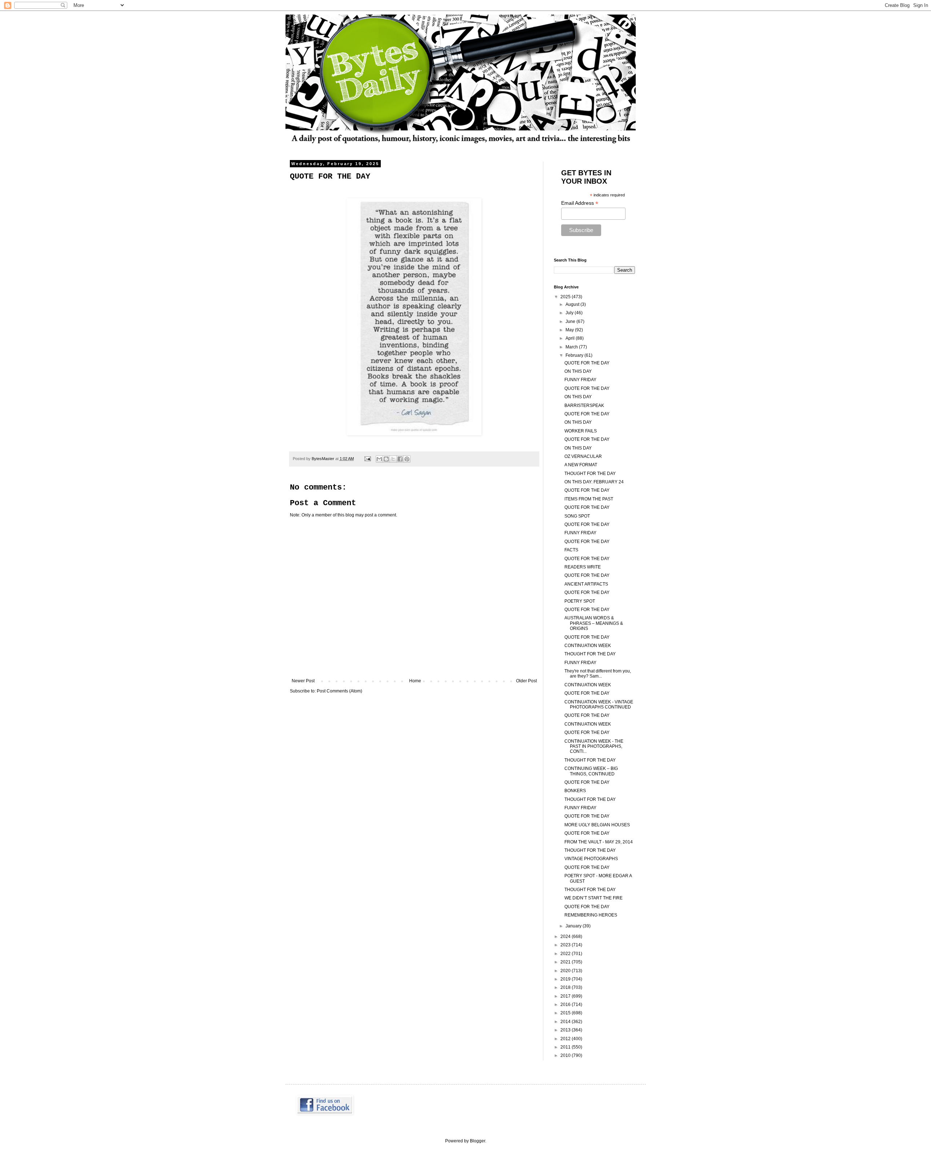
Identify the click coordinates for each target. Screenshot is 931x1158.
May (570, 329)
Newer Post (303, 680)
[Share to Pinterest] (407, 459)
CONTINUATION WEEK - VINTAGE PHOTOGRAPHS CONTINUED (598, 704)
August (573, 304)
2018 (566, 987)
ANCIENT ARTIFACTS (586, 584)
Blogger (477, 1140)
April (571, 338)
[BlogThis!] (386, 459)
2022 (566, 953)
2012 (566, 1038)
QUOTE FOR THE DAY (587, 363)
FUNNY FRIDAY (580, 379)
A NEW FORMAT (580, 464)
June (571, 321)
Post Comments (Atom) (339, 691)
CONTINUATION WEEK (587, 645)
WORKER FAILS (580, 431)
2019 (566, 979)
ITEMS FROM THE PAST (588, 499)
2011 (566, 1047)
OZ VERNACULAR (583, 456)
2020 (566, 970)
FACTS (571, 549)
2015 (566, 1012)
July (570, 312)
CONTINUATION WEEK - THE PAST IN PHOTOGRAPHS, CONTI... (593, 746)
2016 (566, 1004)
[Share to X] (393, 459)
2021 (566, 962)
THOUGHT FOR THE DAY (590, 473)
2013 (566, 1030)
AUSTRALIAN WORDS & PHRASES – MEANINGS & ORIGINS (593, 623)
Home (415, 680)
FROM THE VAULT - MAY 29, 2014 (598, 841)
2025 (566, 296)
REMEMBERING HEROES (590, 915)
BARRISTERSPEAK (584, 405)
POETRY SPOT (579, 601)
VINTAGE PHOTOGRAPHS (591, 858)
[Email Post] (367, 458)
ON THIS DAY (578, 371)
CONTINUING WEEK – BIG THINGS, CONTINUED (591, 771)
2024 (566, 936)
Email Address (579, 203)
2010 (566, 1055)
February (575, 355)
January (574, 926)
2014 (566, 1021)
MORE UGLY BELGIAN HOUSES (597, 824)
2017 (566, 996)
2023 (566, 944)
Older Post (526, 680)
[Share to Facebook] (400, 459)
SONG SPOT (577, 516)
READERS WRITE (582, 567)
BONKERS (575, 790)
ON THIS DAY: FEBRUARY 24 (594, 481)
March (572, 347)
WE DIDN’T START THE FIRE (593, 898)
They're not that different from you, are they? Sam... (597, 673)
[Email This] (379, 459)
